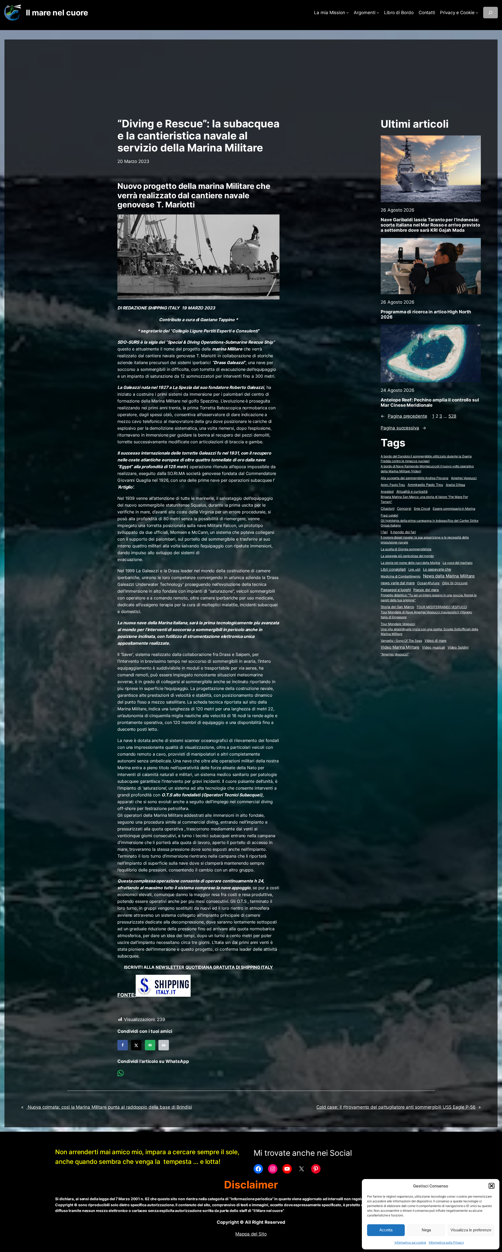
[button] (491, 1185)
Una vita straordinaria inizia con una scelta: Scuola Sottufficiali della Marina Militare (429, 631)
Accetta (385, 1230)
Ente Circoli (422, 509)
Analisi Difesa (455, 485)
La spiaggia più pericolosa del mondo (407, 556)
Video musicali (433, 647)
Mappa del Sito (251, 1234)
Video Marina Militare (400, 647)
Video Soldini (458, 647)
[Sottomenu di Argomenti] (377, 12)
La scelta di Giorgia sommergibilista (406, 549)
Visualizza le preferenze (470, 1230)
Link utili (414, 569)
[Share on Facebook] (122, 1045)
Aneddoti (387, 492)
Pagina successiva (403, 427)
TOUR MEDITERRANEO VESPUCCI (442, 607)
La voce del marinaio (457, 563)
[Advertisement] (251, 76)
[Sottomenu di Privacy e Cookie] (477, 12)
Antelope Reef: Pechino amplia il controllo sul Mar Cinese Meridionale (430, 402)
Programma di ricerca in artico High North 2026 (426, 314)
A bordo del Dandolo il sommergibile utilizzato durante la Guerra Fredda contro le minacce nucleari (426, 458)
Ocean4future (428, 583)
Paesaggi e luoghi (395, 590)
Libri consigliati (393, 569)
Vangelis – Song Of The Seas (401, 641)
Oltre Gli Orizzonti (454, 583)
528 (452, 416)
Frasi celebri (389, 515)
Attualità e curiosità (411, 491)
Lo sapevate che (437, 569)
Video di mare (436, 640)
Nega (426, 1230)
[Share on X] (136, 1045)
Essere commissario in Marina (454, 509)
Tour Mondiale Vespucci (398, 624)
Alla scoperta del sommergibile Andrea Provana (414, 478)
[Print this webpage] (163, 1045)
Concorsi (404, 509)
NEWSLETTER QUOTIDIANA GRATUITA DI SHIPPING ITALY (214, 967)
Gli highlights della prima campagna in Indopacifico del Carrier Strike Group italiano (429, 523)
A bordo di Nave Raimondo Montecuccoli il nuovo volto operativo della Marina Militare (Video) (427, 468)
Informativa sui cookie (410, 1242)
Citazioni (387, 509)
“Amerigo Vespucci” (395, 654)
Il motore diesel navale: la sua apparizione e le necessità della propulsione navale (425, 539)
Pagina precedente (404, 416)
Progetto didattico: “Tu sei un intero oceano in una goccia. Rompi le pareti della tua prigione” (428, 597)
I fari (384, 532)
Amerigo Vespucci (464, 478)
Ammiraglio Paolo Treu (425, 485)
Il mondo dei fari (403, 532)
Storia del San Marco (397, 607)
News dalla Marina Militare (449, 576)
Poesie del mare (426, 590)
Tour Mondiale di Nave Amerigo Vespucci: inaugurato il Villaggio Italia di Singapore (426, 614)
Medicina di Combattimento (400, 576)
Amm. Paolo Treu (393, 485)
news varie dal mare (397, 583)
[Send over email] (150, 1045)
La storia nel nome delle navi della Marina (410, 563)
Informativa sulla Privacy (446, 1242)
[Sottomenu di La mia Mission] (347, 12)
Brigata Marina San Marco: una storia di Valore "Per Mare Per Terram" (424, 499)
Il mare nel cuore (57, 12)
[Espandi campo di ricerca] (490, 12)
